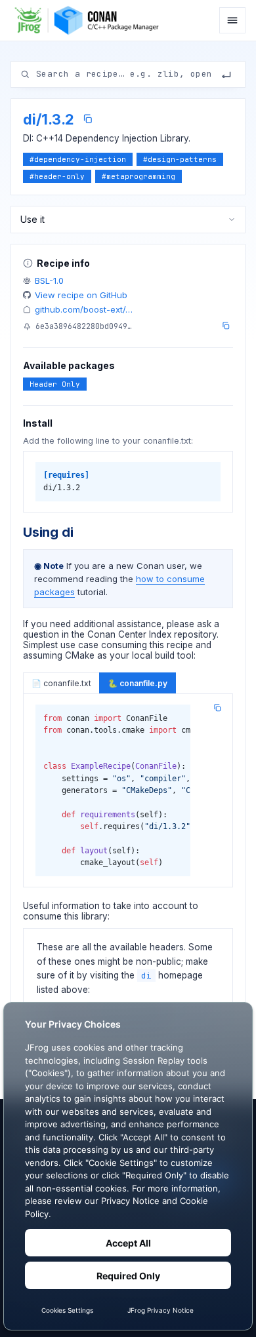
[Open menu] (232, 20)
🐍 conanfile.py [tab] (137, 683)
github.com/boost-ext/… (84, 309)
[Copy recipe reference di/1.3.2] (87, 119)
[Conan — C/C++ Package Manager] (90, 20)
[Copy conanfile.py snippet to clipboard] (217, 708)
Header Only (55, 384)
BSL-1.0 (49, 280)
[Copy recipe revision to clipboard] (226, 326)
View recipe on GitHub (81, 295)
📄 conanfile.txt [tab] (61, 683)
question (41, 634)
